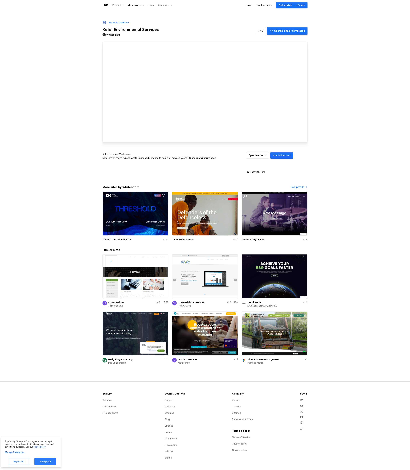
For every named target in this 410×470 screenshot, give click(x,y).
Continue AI (254, 302)
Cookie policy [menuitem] (239, 450)
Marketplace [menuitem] (109, 406)
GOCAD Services (187, 359)
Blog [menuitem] (167, 419)
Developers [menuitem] (171, 445)
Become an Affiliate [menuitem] (242, 419)
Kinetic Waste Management (263, 359)
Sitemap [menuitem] (236, 413)
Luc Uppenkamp (117, 363)
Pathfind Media (255, 363)
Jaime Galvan (115, 305)
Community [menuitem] (171, 438)
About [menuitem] (235, 400)
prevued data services (191, 302)
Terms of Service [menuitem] (241, 437)
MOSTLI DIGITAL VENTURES (262, 305)
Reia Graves (184, 305)
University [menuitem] (170, 406)
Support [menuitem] (169, 400)
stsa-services (116, 302)
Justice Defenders (183, 239)
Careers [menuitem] (236, 406)
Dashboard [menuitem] (108, 400)
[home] (106, 5)
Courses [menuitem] (169, 413)
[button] (118, 5)
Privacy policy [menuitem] (239, 443)
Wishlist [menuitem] (169, 451)
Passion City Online (253, 239)
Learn (151, 5)
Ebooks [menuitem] (169, 425)
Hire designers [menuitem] (110, 413)
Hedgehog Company (120, 359)
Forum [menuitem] (168, 432)
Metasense (184, 363)
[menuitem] (301, 399)
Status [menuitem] (168, 458)
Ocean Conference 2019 (116, 239)
